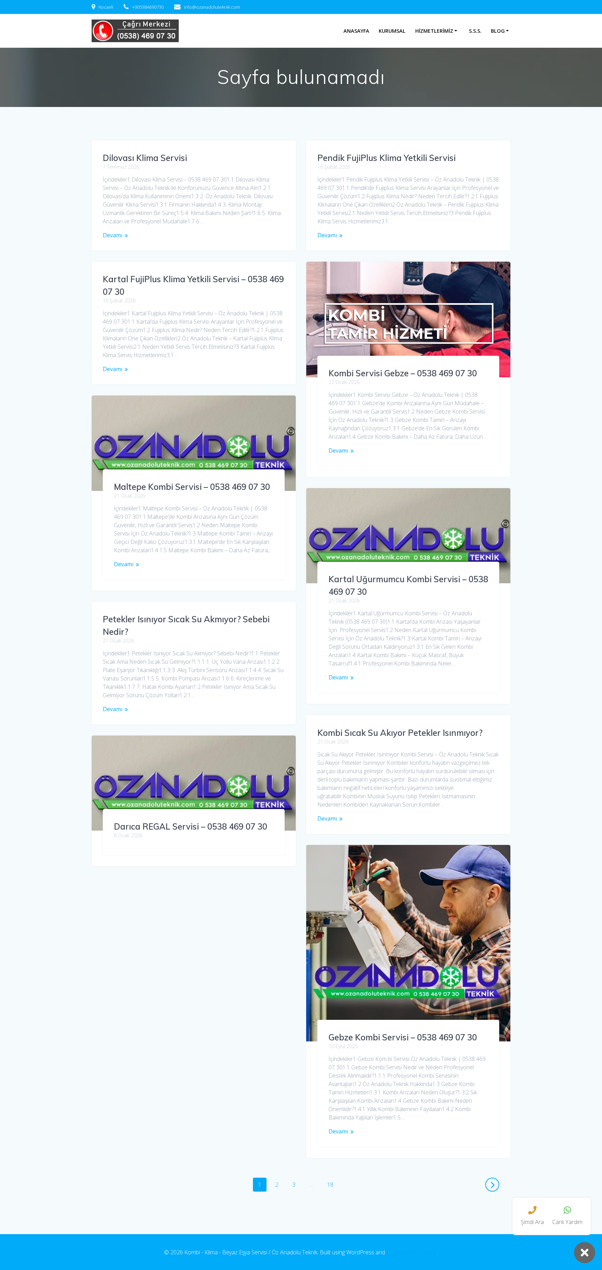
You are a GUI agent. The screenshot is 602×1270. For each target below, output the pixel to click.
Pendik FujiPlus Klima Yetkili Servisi (386, 158)
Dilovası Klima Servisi (145, 158)
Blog (498, 31)
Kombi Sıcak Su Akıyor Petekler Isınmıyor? (400, 733)
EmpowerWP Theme (411, 1252)
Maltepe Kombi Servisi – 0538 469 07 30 (192, 487)
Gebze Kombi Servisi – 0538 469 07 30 (403, 1037)
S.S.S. (475, 31)
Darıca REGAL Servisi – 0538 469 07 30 (190, 826)
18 (333, 1184)
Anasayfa (356, 31)
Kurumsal (392, 31)
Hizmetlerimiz (434, 31)
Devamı (112, 235)
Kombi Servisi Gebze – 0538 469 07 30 (403, 373)
